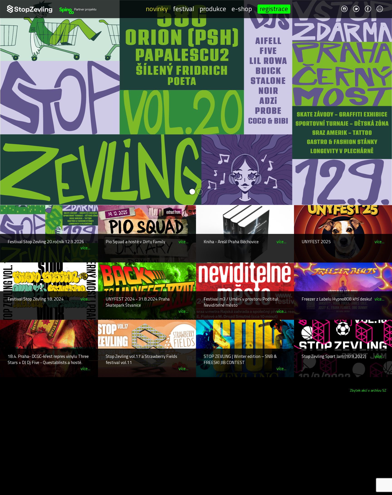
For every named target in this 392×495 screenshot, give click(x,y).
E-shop (242, 8)
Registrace (274, 9)
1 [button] (192, 191)
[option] (196, 102)
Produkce (213, 8)
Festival (183, 8)
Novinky (157, 8)
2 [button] (200, 191)
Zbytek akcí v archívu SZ (368, 390)
